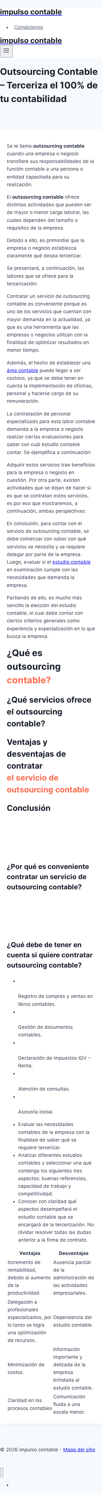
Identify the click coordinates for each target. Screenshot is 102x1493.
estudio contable (71, 562)
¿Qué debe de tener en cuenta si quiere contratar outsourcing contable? (50, 955)
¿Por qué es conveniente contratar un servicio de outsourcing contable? (48, 876)
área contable (22, 370)
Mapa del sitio (79, 1449)
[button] (51, 856)
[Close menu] (1, 1472)
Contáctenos (28, 27)
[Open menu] (6, 51)
